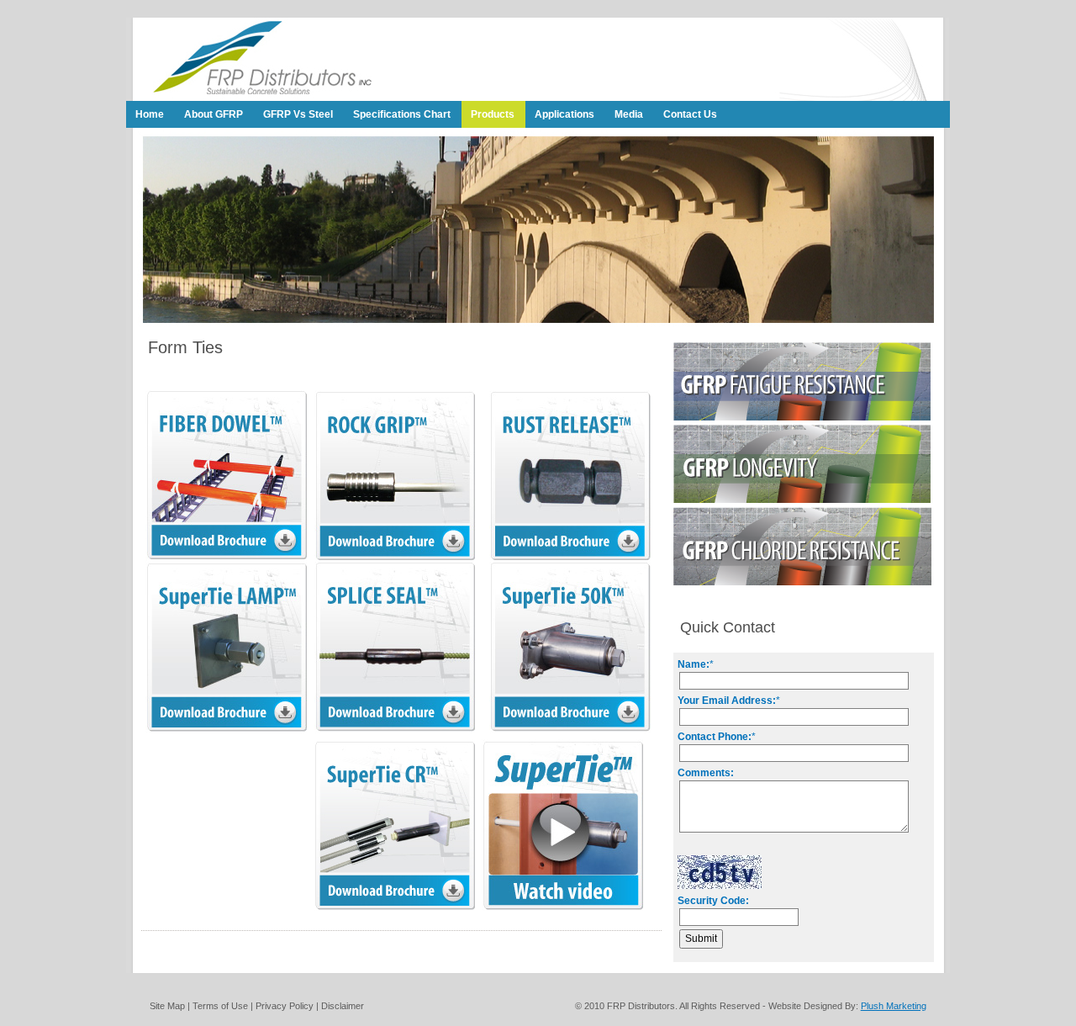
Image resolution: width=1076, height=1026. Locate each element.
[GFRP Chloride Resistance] (802, 582)
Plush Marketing (893, 1006)
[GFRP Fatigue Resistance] (802, 417)
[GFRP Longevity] (802, 499)
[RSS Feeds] (906, 97)
